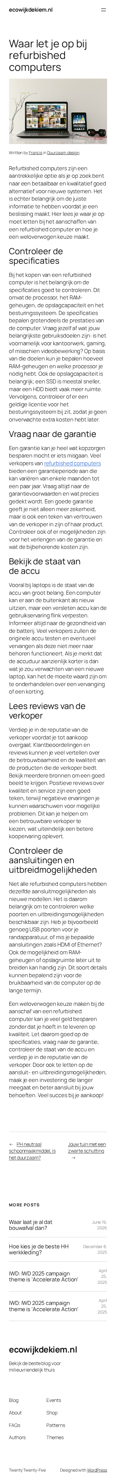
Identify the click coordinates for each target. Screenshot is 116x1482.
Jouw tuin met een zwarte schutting (87, 1147)
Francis (35, 152)
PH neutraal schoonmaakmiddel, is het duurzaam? (32, 1151)
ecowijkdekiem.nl (30, 9)
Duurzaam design (63, 152)
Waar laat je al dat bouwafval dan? (30, 1225)
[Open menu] (103, 9)
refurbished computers (72, 463)
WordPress (97, 1470)
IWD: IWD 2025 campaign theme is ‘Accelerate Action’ (43, 1276)
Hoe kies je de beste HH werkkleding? (39, 1249)
